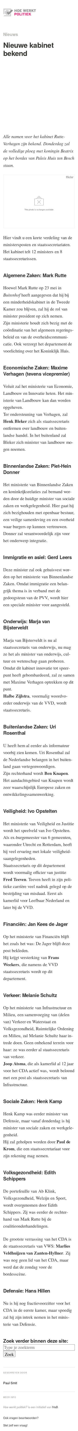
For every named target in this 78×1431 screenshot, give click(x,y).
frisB (55, 1407)
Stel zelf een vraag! (15, 1425)
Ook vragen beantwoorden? (21, 1418)
